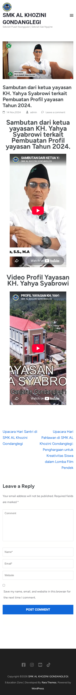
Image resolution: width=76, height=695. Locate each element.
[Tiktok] (48, 665)
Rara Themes (49, 682)
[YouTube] (40, 665)
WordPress (38, 688)
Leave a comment (55, 112)
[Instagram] (32, 665)
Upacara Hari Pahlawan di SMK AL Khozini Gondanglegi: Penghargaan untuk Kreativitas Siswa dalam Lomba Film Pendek (56, 449)
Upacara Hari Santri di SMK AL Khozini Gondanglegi (20, 437)
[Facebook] (23, 665)
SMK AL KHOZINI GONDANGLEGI (48, 676)
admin (33, 112)
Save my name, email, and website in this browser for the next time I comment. (37, 594)
